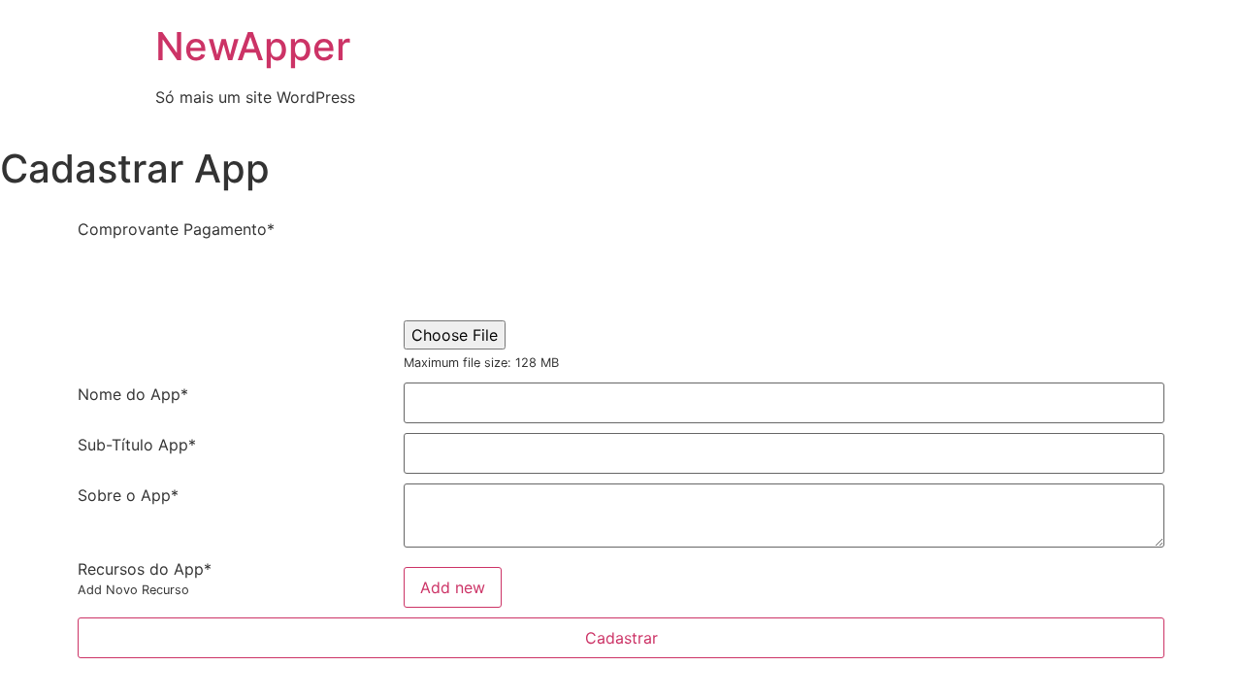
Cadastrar (621, 638)
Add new (452, 587)
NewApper (252, 46)
